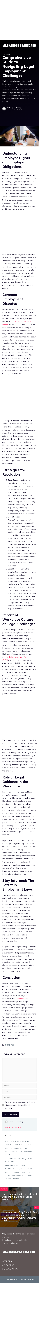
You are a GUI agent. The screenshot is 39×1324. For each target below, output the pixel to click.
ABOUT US (7, 1261)
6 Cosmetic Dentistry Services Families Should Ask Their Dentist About (19, 1151)
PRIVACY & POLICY (10, 1269)
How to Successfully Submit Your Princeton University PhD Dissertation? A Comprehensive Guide (19, 1216)
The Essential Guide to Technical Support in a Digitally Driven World (19, 1197)
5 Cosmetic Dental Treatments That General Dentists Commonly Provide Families (19, 1175)
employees (20, 998)
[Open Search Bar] (34, 54)
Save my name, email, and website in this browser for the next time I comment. (20, 1105)
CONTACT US (8, 1265)
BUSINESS (9, 1045)
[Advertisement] (19, 19)
